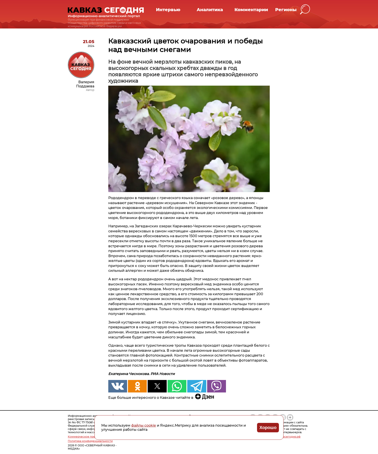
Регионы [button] (286, 9)
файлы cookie (143, 425)
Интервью (168, 9)
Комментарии (251, 9)
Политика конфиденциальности (90, 441)
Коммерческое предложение (89, 436)
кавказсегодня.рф (288, 436)
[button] (305, 9)
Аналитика (210, 9)
